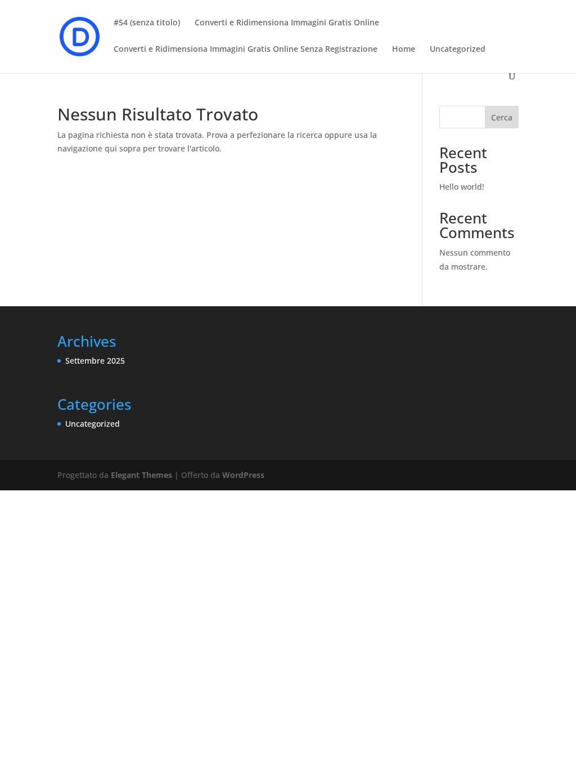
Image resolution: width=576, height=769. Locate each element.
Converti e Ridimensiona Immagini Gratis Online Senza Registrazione (245, 49)
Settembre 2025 (95, 360)
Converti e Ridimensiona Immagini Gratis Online (287, 23)
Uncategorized (457, 49)
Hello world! (461, 186)
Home (403, 49)
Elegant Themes (141, 475)
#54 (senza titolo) (147, 23)
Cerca (501, 117)
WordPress (243, 475)
